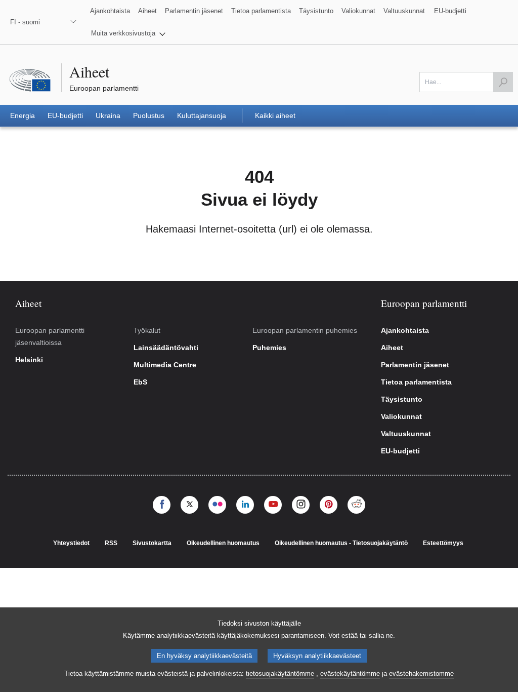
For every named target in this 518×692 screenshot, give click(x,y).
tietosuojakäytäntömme (280, 673)
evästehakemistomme (421, 673)
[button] (128, 33)
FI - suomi (25, 22)
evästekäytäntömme (350, 673)
